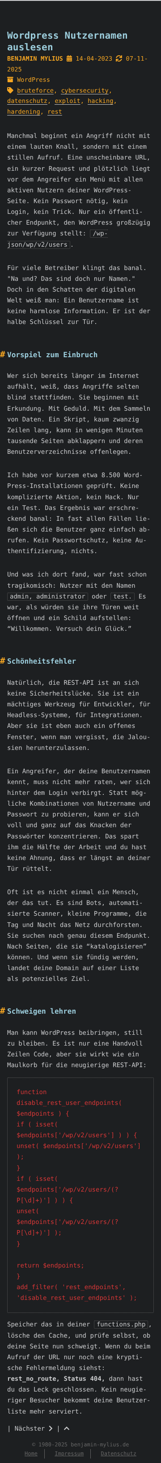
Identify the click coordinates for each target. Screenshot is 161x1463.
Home (31, 1453)
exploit (67, 101)
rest (54, 111)
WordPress (33, 80)
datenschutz (27, 101)
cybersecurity (84, 90)
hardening (23, 111)
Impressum (69, 1453)
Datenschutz (118, 1453)
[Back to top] (66, 1428)
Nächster (32, 1428)
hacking (100, 101)
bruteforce (35, 90)
